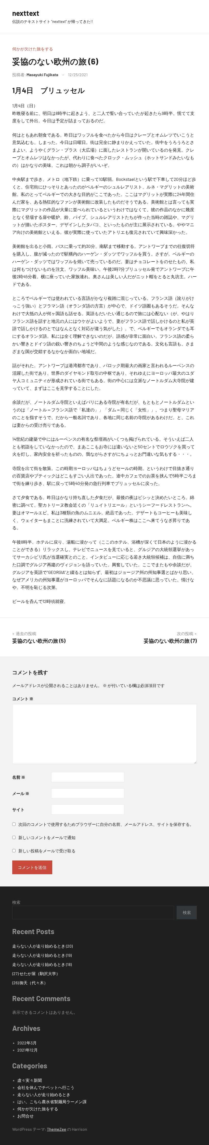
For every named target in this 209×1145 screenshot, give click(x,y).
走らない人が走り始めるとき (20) (42, 946)
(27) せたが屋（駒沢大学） (36, 973)
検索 (16, 902)
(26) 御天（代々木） (30, 982)
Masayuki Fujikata (42, 74)
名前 (18, 777)
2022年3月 (27, 1042)
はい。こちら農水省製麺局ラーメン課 (52, 1101)
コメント (22, 698)
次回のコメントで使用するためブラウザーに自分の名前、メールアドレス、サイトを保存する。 (106, 824)
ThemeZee (56, 1129)
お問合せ (25, 1115)
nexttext (25, 13)
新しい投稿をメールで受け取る (46, 850)
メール (20, 793)
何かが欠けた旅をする (32, 48)
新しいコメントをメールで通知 (46, 837)
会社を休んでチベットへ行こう (45, 1087)
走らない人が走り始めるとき (43, 1094)
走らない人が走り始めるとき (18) (42, 964)
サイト (18, 809)
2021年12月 (27, 1049)
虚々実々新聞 (29, 1080)
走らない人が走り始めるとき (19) (42, 955)
